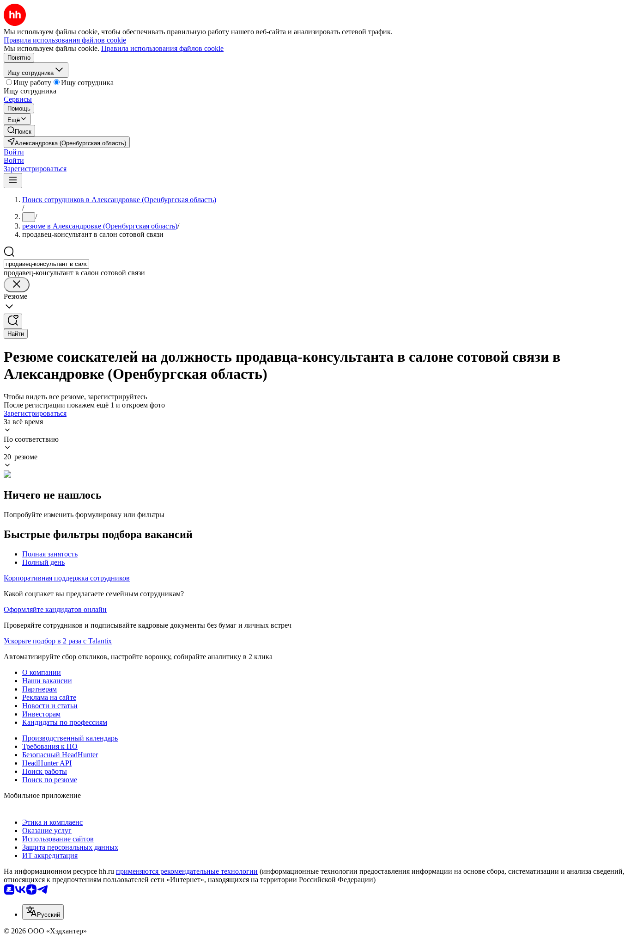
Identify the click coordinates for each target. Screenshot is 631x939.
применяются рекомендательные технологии (187, 871)
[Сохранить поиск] (13, 321)
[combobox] (46, 264)
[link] (19, 130)
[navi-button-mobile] (13, 180)
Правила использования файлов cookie (162, 48)
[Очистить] (17, 284)
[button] (14, 152)
